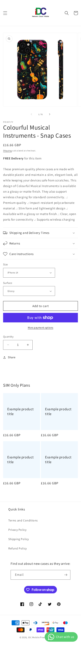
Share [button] (12, 357)
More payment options (40, 327)
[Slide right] (49, 114)
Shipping (7, 150)
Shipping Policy (18, 539)
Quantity (8, 336)
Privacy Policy (17, 530)
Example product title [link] (20, 411)
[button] (5, 13)
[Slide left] (31, 114)
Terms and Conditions (23, 520)
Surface (7, 283)
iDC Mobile (34, 637)
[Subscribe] (65, 575)
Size (5, 264)
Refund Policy (17, 548)
